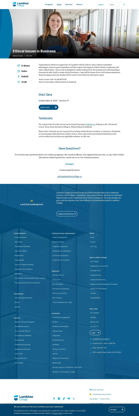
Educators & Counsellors (24, 269)
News (92, 237)
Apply (59, 4)
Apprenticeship (58, 242)
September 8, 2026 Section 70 (54, 100)
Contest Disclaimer (96, 403)
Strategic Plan (95, 270)
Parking (93, 317)
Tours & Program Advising (24, 264)
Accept (113, 409)
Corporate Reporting (97, 279)
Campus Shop (57, 331)
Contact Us (94, 326)
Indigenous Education (66, 214)
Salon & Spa (56, 363)
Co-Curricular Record (22, 331)
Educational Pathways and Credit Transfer (30, 278)
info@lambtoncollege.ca (101, 339)
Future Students (21, 237)
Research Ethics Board (98, 289)
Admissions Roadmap (22, 246)
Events (92, 242)
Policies (93, 293)
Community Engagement (61, 317)
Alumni (54, 322)
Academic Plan (95, 275)
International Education (23, 298)
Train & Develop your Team (62, 302)
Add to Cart (45, 107)
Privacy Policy (57, 413)
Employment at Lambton (99, 266)
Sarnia (17, 302)
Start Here (18, 242)
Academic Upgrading (60, 246)
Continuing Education (60, 255)
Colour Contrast (97, 390)
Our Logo (93, 246)
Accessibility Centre (22, 326)
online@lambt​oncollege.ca (69, 176)
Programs (49, 4)
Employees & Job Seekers (61, 251)
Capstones (56, 335)
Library (55, 354)
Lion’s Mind (19, 354)
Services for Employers (60, 289)
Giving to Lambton (59, 349)
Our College (94, 261)
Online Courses (18, 56)
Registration (19, 255)
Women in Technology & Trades (63, 372)
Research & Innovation (60, 358)
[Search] (124, 4)
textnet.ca (90, 124)
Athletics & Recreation (60, 326)
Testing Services (21, 358)
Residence (18, 274)
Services (68, 4)
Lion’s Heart (19, 363)
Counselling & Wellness (23, 335)
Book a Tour (94, 322)
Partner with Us (58, 275)
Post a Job (56, 279)
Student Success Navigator (24, 322)
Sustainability (95, 298)
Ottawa (17, 307)
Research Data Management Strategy (103, 284)
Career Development (59, 237)
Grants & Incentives (59, 293)
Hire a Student (57, 284)
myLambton (94, 399)
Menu (78, 4)
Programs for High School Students (27, 283)
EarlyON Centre (58, 340)
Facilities (55, 344)
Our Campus (94, 313)
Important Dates (21, 251)
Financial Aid (19, 260)
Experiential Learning (22, 344)
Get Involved (57, 298)
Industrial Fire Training (60, 260)
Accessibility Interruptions (101, 394)
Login (100, 4)
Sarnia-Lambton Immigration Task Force (67, 367)
